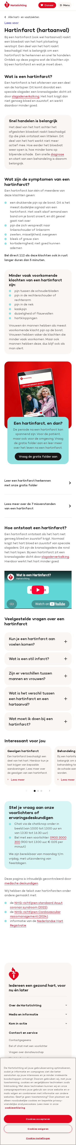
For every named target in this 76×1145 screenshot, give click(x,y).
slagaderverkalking (25, 96)
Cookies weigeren (38, 1128)
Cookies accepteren (38, 1118)
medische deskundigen (21, 883)
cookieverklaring (15, 1107)
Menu (67, 6)
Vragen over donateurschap (26, 1052)
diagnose (57, 154)
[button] (35, 791)
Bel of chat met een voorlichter (28, 1045)
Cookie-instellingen (38, 1138)
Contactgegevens (20, 1040)
